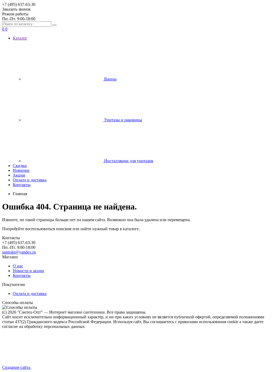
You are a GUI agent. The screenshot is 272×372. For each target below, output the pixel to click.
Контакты (22, 184)
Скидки (20, 165)
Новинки (21, 170)
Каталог (20, 38)
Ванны (110, 79)
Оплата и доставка (29, 180)
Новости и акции (28, 270)
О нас (18, 266)
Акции (19, 175)
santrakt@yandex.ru (19, 252)
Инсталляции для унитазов (128, 161)
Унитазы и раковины (122, 120)
